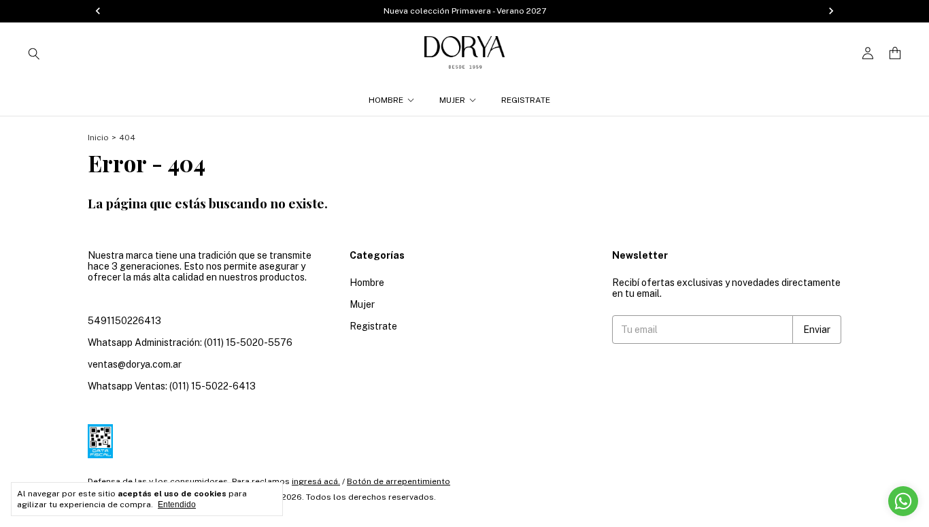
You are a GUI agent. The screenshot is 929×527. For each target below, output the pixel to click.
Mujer (452, 100)
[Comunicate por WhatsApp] (903, 501)
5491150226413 (124, 320)
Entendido (177, 504)
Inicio (98, 137)
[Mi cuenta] (868, 53)
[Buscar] (34, 53)
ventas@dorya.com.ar (135, 364)
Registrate (525, 100)
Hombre (386, 100)
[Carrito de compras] (895, 53)
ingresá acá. (316, 481)
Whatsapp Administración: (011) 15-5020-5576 (190, 342)
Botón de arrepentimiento (398, 481)
